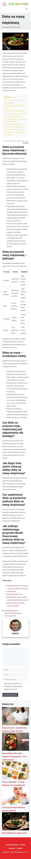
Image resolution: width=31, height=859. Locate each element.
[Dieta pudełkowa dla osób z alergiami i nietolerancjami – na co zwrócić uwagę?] (15, 742)
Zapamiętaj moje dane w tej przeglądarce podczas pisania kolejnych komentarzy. (13, 686)
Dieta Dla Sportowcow (12, 610)
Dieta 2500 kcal (11, 591)
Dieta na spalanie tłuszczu (15, 594)
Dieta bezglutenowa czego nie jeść (14, 833)
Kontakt (22, 844)
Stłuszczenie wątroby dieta (13, 613)
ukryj (13, 97)
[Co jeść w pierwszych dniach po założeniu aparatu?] (15, 796)
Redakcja (19, 848)
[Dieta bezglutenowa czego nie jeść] (15, 821)
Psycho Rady (25, 142)
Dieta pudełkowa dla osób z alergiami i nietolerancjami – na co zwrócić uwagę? (14, 756)
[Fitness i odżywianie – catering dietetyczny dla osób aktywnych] (15, 770)
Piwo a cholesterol (10, 616)
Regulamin (12, 848)
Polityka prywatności (12, 844)
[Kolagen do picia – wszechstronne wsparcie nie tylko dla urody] (15, 716)
